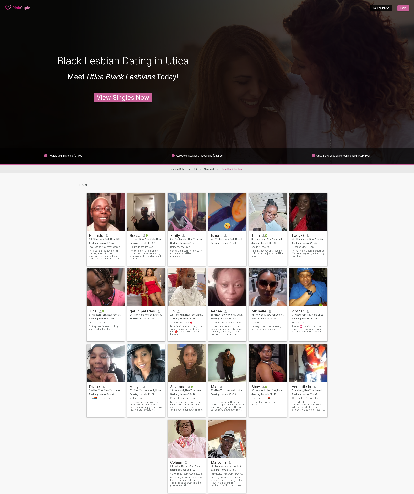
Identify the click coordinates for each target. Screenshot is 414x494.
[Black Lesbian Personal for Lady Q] (308, 212)
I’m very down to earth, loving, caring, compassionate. (266, 327)
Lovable (255, 322)
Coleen (176, 462)
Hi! (212, 398)
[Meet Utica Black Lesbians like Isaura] (227, 212)
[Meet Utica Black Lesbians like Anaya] (146, 363)
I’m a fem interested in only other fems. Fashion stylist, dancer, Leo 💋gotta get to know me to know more (186, 330)
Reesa (135, 235)
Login (403, 8)
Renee (216, 311)
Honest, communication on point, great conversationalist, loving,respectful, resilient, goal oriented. (145, 255)
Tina (93, 311)
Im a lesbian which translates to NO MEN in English (105, 247)
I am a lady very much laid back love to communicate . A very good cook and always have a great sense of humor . (186, 481)
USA (195, 169)
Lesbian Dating (177, 169)
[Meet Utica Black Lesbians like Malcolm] (227, 439)
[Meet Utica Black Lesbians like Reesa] (146, 212)
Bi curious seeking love (141, 247)
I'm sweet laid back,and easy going (227, 322)
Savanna (177, 387)
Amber (298, 311)
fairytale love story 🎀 (181, 322)
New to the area (97, 322)
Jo (172, 311)
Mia (214, 387)
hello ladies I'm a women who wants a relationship (227, 473)
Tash (255, 235)
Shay (255, 387)
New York (209, 169)
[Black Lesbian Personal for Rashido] (106, 212)
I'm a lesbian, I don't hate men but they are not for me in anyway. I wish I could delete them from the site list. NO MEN (104, 255)
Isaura (216, 235)
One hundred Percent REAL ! (306, 398)
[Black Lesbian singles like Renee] (227, 287)
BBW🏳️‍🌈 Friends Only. (99, 398)
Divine (94, 387)
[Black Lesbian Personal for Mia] (227, 363)
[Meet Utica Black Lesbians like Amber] (308, 287)
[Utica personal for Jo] (187, 287)
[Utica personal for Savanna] (187, 363)
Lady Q (298, 235)
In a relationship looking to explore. (264, 403)
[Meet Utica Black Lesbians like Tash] (268, 212)
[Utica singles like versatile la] (308, 363)
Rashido (96, 235)
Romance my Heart (180, 247)
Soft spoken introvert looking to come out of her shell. (105, 327)
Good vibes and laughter (182, 398)
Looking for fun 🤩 (260, 398)
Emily (175, 235)
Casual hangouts (260, 247)
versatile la (301, 387)
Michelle (258, 311)
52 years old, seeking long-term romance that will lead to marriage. (186, 253)
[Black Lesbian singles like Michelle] (268, 287)
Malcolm (218, 462)
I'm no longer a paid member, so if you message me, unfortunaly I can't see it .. (308, 253)
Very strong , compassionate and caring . (186, 473)
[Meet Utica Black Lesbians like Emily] (187, 212)
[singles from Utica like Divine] (106, 363)
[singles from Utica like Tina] (106, 287)
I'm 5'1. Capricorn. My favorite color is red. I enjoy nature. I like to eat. (267, 253)
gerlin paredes (142, 311)
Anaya (135, 387)
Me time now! (136, 398)
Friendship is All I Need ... (304, 247)
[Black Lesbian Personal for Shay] (268, 363)
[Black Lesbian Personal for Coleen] (187, 439)
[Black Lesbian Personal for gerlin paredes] (146, 287)
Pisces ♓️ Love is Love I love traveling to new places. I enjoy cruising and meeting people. (307, 329)
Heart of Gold (299, 322)
